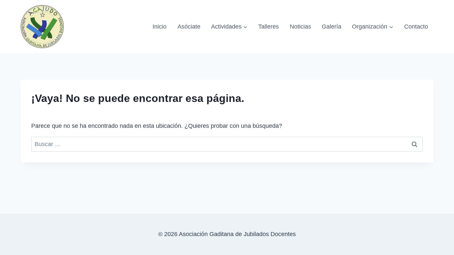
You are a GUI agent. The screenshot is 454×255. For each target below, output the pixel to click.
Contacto (416, 26)
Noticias (300, 26)
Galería (331, 26)
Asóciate (188, 26)
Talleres (268, 26)
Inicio (160, 26)
